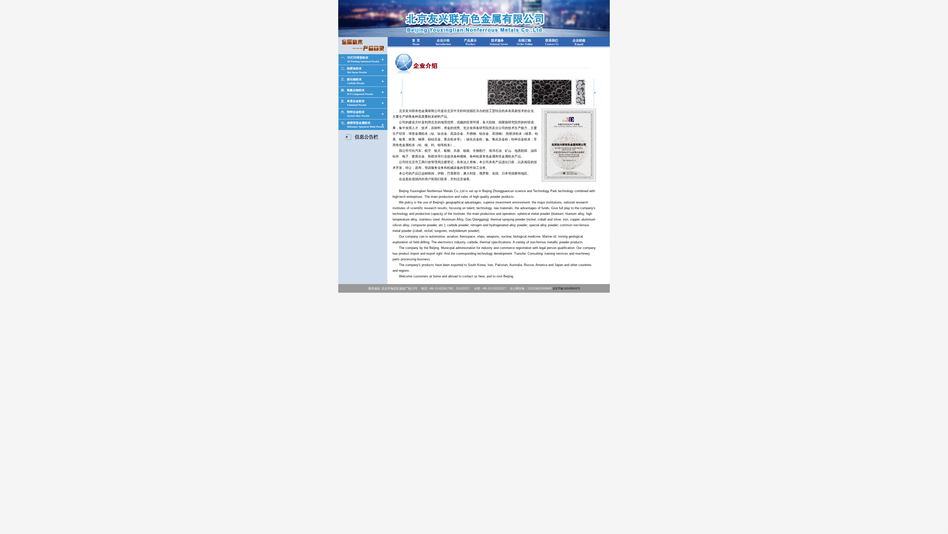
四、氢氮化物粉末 (357, 92)
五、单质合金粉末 (353, 102)
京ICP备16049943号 (566, 288)
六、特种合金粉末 (355, 113)
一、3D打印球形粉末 (360, 59)
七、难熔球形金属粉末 (362, 124)
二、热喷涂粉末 (354, 70)
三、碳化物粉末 (352, 81)
